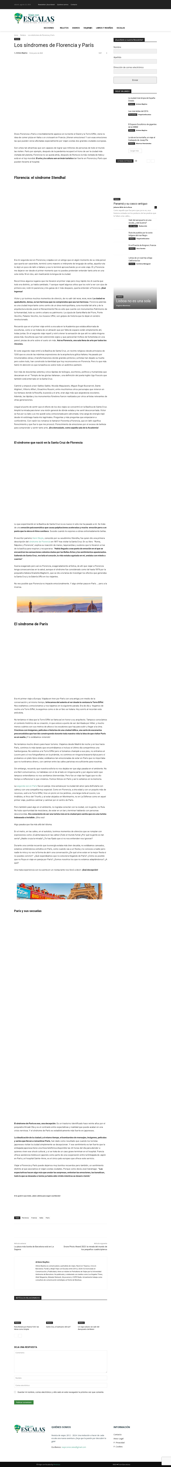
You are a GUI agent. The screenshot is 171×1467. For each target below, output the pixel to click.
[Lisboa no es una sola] (135, 290)
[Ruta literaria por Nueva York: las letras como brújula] (28, 1313)
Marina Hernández (143, 143)
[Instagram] (155, 4)
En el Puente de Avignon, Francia (142, 245)
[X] (39, 60)
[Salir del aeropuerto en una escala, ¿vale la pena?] (120, 223)
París (48, 1218)
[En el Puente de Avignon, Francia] (120, 248)
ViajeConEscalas (144, 114)
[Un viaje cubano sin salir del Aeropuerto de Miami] (92, 1313)
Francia (34, 1218)
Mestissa (57, 1464)
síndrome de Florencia (39, 541)
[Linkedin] (58, 60)
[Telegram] (70, 60)
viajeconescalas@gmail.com (74, 1447)
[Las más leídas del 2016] (120, 114)
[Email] (64, 60)
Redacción (143, 226)
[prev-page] (16, 1335)
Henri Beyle (38, 538)
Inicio (16, 35)
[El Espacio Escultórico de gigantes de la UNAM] (120, 127)
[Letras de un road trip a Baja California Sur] (120, 261)
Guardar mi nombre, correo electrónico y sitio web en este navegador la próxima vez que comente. (61, 1392)
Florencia (25, 1218)
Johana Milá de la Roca (123, 207)
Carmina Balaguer (143, 264)
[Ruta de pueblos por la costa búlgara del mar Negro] (120, 235)
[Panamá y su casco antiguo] (135, 184)
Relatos (23, 35)
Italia (41, 1218)
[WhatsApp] (52, 60)
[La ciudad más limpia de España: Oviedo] (120, 101)
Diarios (131, 264)
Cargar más (134, 151)
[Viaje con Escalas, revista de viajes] (35, 18)
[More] (76, 60)
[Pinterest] (45, 60)
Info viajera (133, 226)
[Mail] (41, 1284)
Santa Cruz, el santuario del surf (58, 1327)
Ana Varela (141, 248)
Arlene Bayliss (21, 53)
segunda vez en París (27, 786)
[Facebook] (151, 4)
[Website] (46, 1284)
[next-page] (20, 1335)
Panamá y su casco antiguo (130, 203)
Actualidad (132, 114)
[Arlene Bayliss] (25, 1273)
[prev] (148, 161)
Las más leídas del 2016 (138, 111)
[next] (152, 161)
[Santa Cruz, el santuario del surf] (60, 1313)
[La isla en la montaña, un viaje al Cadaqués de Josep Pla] (120, 140)
